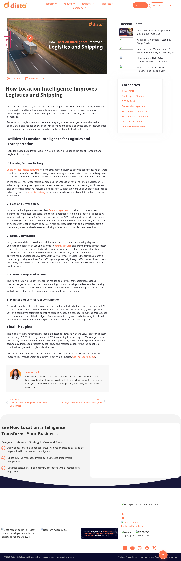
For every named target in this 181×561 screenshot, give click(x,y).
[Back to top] (163, 555)
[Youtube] (132, 548)
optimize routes (62, 245)
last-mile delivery (36, 192)
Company (78, 7)
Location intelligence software (23, 169)
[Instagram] (139, 548)
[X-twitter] (154, 548)
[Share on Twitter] (7, 39)
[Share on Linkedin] (7, 45)
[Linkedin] (125, 548)
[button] (170, 5)
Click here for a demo (83, 356)
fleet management (59, 210)
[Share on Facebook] (7, 34)
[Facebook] (147, 548)
